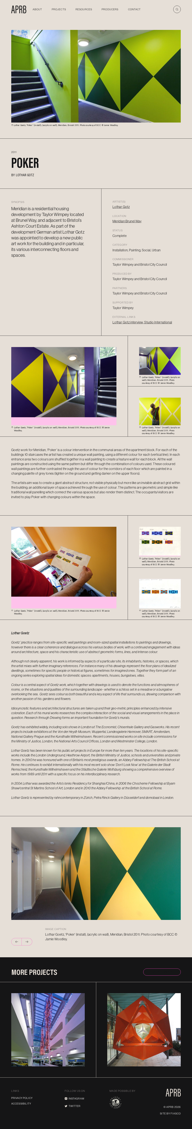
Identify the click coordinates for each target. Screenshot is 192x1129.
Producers (110, 9)
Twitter (75, 1106)
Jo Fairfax (139, 1064)
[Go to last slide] (16, 942)
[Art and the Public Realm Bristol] (18, 9)
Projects (59, 9)
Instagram (76, 1098)
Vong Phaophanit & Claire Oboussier (48, 1064)
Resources (84, 9)
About (37, 9)
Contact (134, 9)
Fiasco (176, 1113)
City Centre (72, 994)
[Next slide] (27, 942)
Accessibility (21, 1103)
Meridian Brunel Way (127, 221)
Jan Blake (123, 1064)
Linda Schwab (158, 1064)
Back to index (162, 971)
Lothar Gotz (25, 174)
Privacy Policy (22, 1097)
